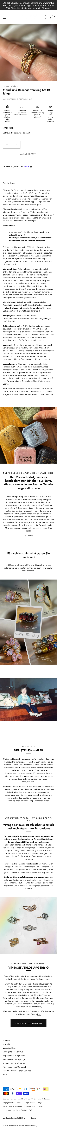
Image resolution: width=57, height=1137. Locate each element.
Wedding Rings (9, 1048)
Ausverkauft (28, 154)
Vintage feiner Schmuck (13, 1052)
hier (39, 1014)
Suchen (6, 1040)
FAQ (5, 1074)
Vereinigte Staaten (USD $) (13, 1118)
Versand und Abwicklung (14, 1063)
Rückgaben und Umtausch (14, 1067)
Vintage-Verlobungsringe (14, 1059)
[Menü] (4, 17)
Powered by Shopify (29, 1126)
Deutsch (34, 1118)
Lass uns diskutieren (28, 1023)
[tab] (10, 183)
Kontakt (6, 1044)
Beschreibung (9, 183)
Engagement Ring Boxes (14, 1055)
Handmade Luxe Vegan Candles (17, 1071)
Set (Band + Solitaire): (12, 133)
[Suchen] (46, 17)
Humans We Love (10, 86)
